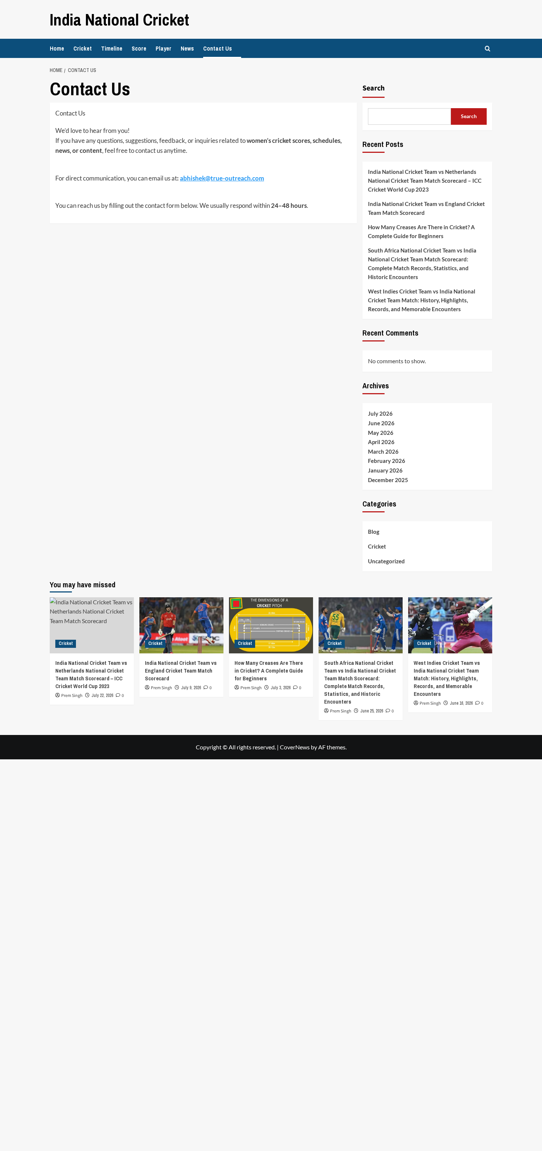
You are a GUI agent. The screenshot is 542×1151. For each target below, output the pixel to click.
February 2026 (386, 460)
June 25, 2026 (371, 711)
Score (139, 48)
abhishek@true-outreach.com (222, 178)
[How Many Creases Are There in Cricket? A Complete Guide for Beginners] (271, 625)
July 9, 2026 (191, 688)
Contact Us (217, 48)
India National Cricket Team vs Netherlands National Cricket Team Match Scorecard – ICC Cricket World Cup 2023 (425, 180)
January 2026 (385, 470)
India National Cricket (119, 19)
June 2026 (381, 423)
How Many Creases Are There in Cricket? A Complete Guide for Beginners (421, 231)
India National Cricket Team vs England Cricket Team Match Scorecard (426, 208)
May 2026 (380, 432)
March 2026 (383, 451)
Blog (373, 531)
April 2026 (381, 442)
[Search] (487, 48)
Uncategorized (386, 561)
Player (163, 48)
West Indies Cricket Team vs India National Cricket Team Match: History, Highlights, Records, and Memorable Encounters (421, 300)
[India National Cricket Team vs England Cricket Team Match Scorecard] (181, 625)
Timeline (111, 48)
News (187, 48)
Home (57, 48)
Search (373, 88)
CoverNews (295, 746)
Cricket (82, 48)
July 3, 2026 (281, 688)
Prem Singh (161, 688)
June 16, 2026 (461, 703)
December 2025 (388, 480)
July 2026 (380, 413)
